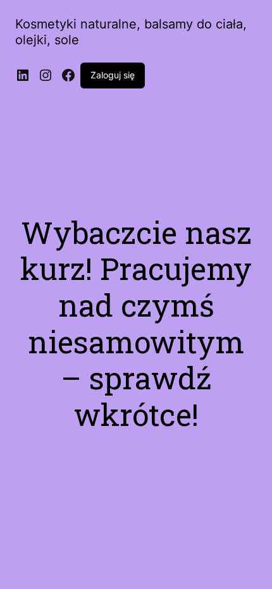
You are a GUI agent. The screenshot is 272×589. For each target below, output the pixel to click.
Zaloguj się (112, 75)
